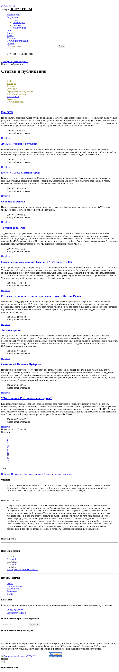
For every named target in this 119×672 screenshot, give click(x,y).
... (8, 444)
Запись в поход (14, 586)
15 (8, 452)
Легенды (11, 83)
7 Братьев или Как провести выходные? (26, 398)
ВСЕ (9, 81)
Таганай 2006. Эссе (13, 227)
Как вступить (19, 28)
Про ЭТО (7, 112)
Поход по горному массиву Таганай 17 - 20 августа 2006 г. (37, 261)
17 (8, 457)
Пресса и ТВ (13, 96)
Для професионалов (34, 474)
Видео (10, 33)
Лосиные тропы (11, 330)
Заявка (10, 35)
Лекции (11, 86)
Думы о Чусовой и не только (19, 143)
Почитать (66, 474)
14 (8, 450)
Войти (10, 594)
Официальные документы (20, 91)
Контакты (17, 25)
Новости (11, 38)
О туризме (12, 88)
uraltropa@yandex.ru (16, 613)
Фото (9, 30)
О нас (15, 20)
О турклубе (12, 17)
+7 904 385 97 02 (15, 610)
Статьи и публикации (18, 41)
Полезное (6, 474)
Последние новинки (17, 94)
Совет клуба (19, 22)
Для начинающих (52, 474)
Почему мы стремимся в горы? (20, 172)
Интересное (17, 474)
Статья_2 (11, 564)
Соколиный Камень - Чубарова (21, 364)
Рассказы (11, 99)
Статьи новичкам (15, 102)
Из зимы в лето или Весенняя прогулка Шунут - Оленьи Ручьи (41, 295)
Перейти (5, 138)
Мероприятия (13, 14)
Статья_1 (11, 559)
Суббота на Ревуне (13, 201)
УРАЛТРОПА (8, 6)
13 (8, 447)
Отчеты (11, 43)
